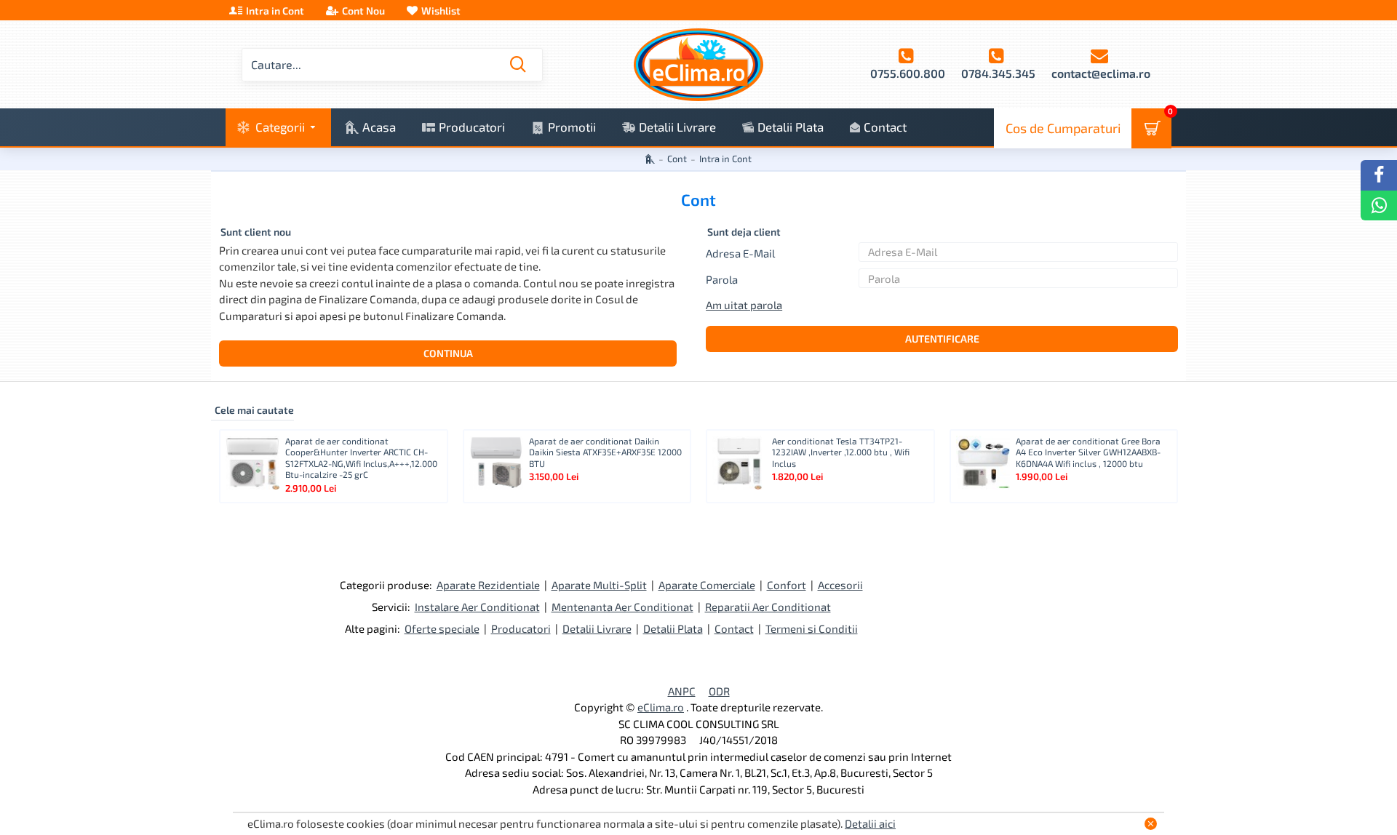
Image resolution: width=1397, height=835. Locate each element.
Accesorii (840, 584)
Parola (722, 279)
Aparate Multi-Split (599, 584)
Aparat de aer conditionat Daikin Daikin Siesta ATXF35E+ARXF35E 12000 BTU (605, 452)
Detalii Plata (673, 628)
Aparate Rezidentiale (488, 584)
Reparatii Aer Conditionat (768, 606)
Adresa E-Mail (740, 253)
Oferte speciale (442, 628)
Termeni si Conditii (811, 628)
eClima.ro (660, 707)
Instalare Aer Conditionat (477, 606)
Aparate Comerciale (706, 584)
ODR (719, 691)
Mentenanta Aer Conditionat (622, 606)
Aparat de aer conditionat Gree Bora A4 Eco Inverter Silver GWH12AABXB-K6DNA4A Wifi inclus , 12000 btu (1088, 452)
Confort (786, 584)
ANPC (682, 691)
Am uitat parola (744, 304)
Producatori (521, 628)
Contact (734, 628)
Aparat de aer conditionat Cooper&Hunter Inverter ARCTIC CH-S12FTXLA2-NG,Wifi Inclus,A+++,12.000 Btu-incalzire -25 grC (361, 458)
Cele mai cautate (254, 410)
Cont (677, 158)
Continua (448, 353)
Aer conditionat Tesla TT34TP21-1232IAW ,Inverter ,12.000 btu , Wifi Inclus (841, 452)
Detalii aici (870, 823)
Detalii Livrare (597, 628)
